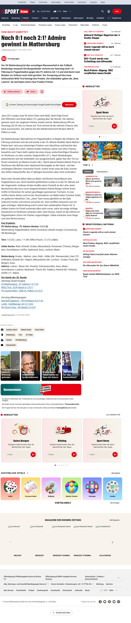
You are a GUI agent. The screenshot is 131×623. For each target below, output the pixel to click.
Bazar (103, 2)
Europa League (60, 25)
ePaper (32, 2)
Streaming (16, 18)
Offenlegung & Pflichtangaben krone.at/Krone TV (22, 578)
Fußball (26, 18)
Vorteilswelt (22, 2)
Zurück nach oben (61, 612)
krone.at (5, 18)
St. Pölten (29, 335)
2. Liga (15, 25)
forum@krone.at (63, 408)
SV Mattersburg (21, 340)
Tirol (20, 335)
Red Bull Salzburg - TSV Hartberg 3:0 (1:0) (22, 300)
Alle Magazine (114, 520)
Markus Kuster (26, 330)
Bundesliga (6, 25)
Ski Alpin (90, 18)
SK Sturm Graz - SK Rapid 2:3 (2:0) (18, 307)
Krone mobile (69, 2)
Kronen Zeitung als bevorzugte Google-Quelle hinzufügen (41, 104)
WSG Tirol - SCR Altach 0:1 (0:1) (17, 287)
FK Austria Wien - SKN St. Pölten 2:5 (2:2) (22, 290)
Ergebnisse (116, 18)
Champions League (45, 25)
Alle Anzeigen (114, 503)
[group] (10, 366)
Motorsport (66, 18)
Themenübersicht (72, 404)
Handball (100, 18)
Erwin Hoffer (39, 330)
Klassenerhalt (10, 345)
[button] (108, 18)
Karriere (109, 584)
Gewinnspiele (55, 2)
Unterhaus (95, 25)
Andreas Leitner (11, 330)
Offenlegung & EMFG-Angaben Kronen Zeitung (61, 578)
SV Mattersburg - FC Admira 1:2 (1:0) (19, 284)
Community (43, 2)
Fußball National (8, 50)
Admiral (9, 340)
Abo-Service (9, 590)
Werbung (99, 584)
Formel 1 (35, 18)
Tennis (45, 18)
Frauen (104, 25)
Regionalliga (84, 25)
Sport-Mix (55, 18)
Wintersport (78, 18)
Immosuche (82, 2)
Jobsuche (93, 2)
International (73, 25)
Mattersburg (10, 335)
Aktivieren (69, 105)
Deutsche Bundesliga (28, 25)
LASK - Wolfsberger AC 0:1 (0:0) (17, 304)
